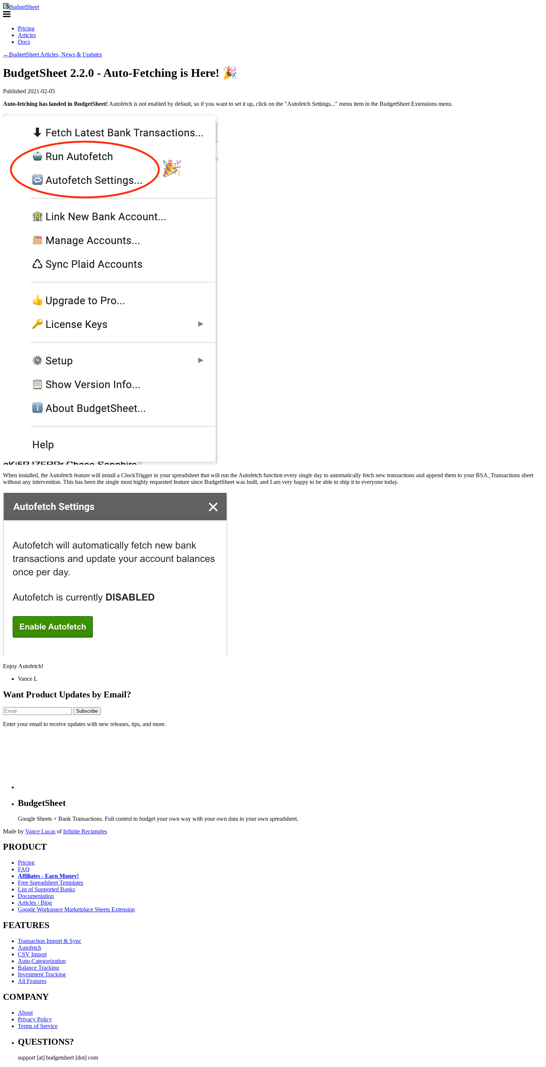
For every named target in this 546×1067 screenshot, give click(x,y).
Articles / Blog (35, 903)
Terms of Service (38, 1026)
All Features (32, 981)
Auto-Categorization (42, 961)
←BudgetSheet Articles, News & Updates (52, 54)
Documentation (36, 896)
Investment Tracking (42, 974)
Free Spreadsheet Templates (50, 882)
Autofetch (29, 947)
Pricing (26, 28)
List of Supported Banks (46, 889)
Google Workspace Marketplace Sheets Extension (76, 909)
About (25, 1012)
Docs (24, 42)
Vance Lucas (40, 831)
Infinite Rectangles (85, 831)
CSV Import (32, 954)
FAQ (24, 869)
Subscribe (87, 711)
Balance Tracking (38, 967)
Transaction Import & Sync (49, 941)
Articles (27, 35)
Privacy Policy (35, 1019)
